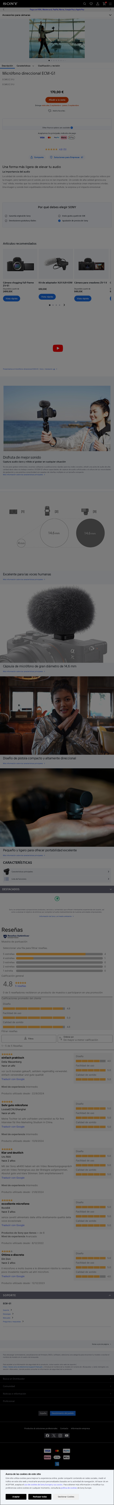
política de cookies (69, 1488)
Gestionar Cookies (66, 1496)
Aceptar (16, 1496)
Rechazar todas (40, 1496)
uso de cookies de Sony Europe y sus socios (43, 1484)
